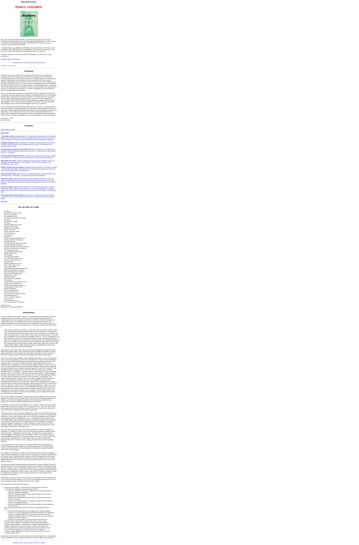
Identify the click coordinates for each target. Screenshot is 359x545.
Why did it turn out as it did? (39, 186)
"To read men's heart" (7, 196)
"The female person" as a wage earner (13, 136)
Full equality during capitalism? (33, 167)
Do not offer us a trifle (8, 129)
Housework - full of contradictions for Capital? (25, 144)
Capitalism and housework (9, 142)
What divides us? (24, 170)
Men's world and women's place (44, 195)
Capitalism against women (8, 146)
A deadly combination (23, 160)
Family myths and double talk (44, 157)
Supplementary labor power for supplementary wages (25, 138)
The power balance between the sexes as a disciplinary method (19, 139)
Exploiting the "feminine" (46, 139)
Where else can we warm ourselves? (24, 157)
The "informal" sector (28, 162)
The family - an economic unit (34, 155)
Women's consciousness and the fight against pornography (18, 180)
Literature (4, 201)
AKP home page (28, 62)
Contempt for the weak (41, 196)
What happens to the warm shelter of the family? (32, 190)
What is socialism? (24, 186)
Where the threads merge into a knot (12, 155)
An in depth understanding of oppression (33, 175)
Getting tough (36, 182)
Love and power (29, 195)
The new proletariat (41, 162)
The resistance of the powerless (24, 196)
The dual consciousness (25, 178)
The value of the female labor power (36, 136)
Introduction (5, 133)
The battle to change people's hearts (12, 195)
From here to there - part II (9, 186)
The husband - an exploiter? (27, 142)
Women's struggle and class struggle (12, 167)
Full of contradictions (39, 188)
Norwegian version (18, 62)
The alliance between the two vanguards (19, 182)
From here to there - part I (9, 178)
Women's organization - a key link (43, 178)
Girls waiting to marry (48, 138)
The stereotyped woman (8, 173)
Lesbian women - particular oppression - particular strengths (34, 173)
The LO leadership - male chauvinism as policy (22, 151)
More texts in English (39, 62)
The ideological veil (46, 144)
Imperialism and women (8, 160)
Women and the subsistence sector (41, 160)
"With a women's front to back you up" (20, 188)
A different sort (41, 151)
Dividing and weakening (36, 149)
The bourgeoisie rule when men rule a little (14, 149)
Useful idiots (11, 152)
